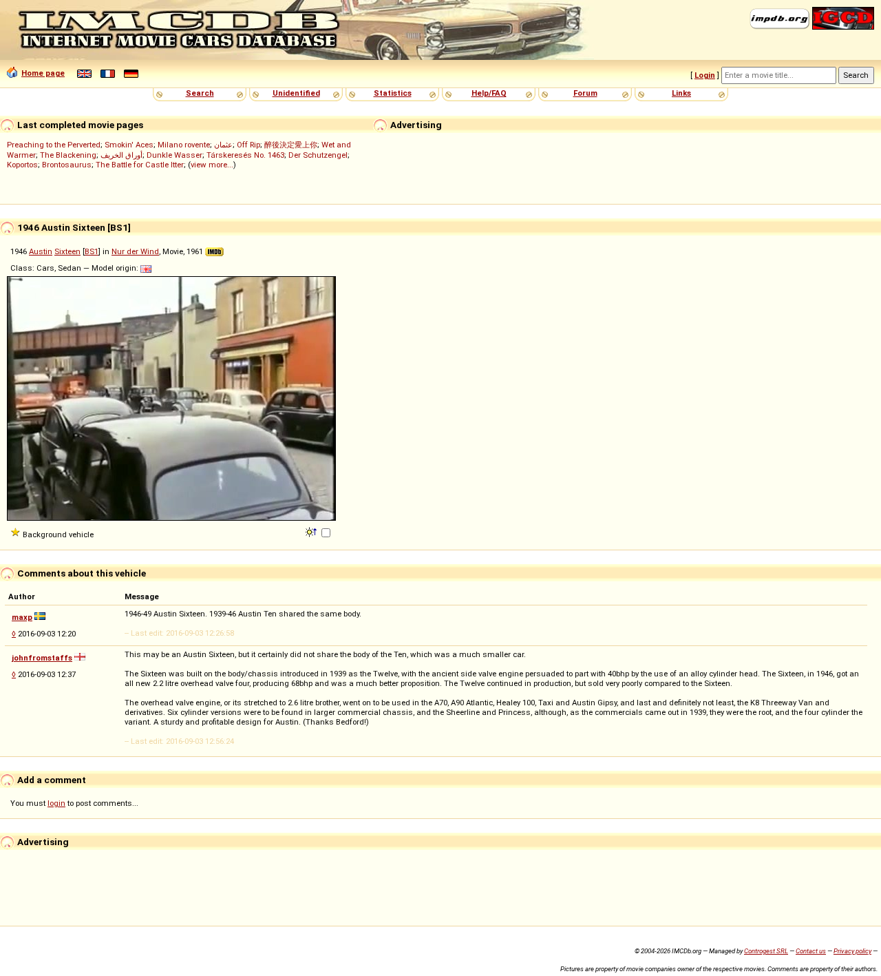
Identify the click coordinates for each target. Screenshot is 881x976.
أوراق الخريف (121, 155)
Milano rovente (184, 144)
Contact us (811, 951)
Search (200, 93)
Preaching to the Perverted (53, 144)
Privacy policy (852, 951)
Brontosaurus (67, 164)
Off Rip (248, 144)
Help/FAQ (489, 93)
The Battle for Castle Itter (140, 164)
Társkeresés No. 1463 (245, 155)
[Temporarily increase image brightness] (312, 531)
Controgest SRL (766, 951)
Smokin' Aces (129, 144)
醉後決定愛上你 (290, 144)
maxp (22, 617)
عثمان (223, 144)
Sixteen (67, 251)
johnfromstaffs (42, 658)
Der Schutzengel (318, 155)
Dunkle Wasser (174, 155)
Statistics (393, 93)
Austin (40, 251)
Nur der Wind (135, 251)
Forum (585, 93)
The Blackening (68, 155)
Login (704, 75)
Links (681, 93)
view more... (212, 164)
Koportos (22, 164)
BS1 (91, 251)
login (56, 803)
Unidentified (296, 93)
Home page (43, 73)
